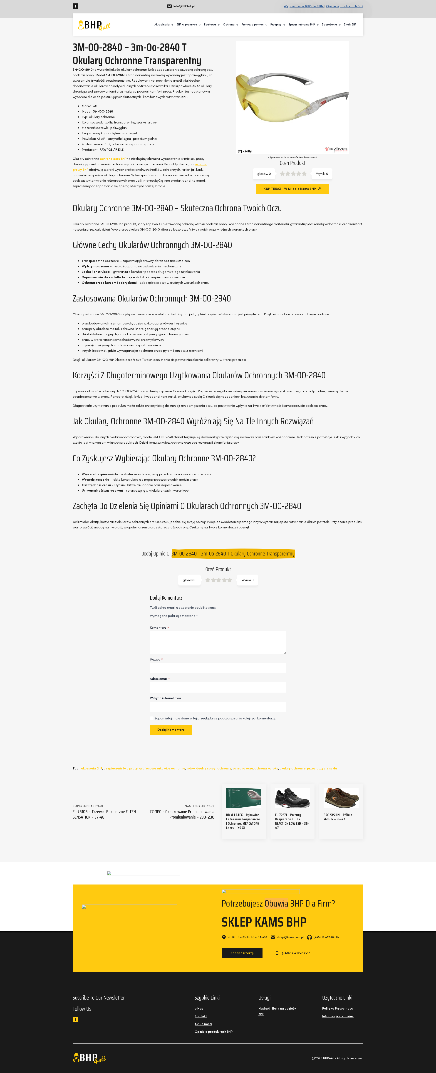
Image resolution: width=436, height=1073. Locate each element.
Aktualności (162, 24)
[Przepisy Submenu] (284, 24)
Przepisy (276, 24)
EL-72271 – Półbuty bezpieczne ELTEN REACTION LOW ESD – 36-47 (292, 821)
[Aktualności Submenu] (173, 24)
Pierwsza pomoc (252, 24)
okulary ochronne (293, 768)
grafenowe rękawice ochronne (162, 768)
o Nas (199, 1008)
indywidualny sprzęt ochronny (209, 768)
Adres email (160, 679)
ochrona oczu (243, 768)
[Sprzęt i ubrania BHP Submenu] (318, 24)
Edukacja (210, 24)
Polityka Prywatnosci (337, 1008)
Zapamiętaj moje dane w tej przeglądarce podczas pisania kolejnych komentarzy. (215, 718)
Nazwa (156, 659)
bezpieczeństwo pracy (121, 768)
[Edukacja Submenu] (219, 24)
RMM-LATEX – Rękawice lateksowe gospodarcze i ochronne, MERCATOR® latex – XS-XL (243, 821)
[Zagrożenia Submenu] (340, 24)
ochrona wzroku (266, 768)
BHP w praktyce (187, 24)
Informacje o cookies (338, 1016)
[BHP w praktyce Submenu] (200, 24)
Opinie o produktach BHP (344, 6)
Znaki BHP (350, 24)
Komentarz (159, 627)
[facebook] (75, 6)
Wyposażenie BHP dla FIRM (304, 6)
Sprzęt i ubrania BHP (302, 24)
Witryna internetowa (165, 698)
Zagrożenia (329, 24)
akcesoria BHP (91, 768)
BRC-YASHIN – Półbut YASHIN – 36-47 (338, 817)
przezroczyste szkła (322, 768)
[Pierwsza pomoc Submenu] (266, 24)
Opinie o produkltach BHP (214, 1031)
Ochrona (229, 24)
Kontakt (201, 1016)
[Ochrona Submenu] (237, 24)
